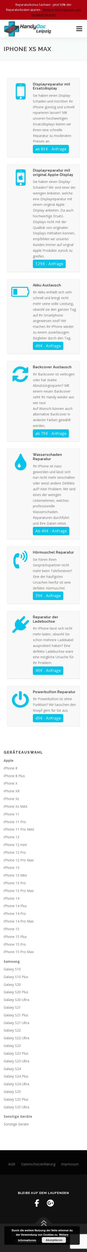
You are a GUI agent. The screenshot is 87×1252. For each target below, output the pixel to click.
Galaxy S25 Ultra (16, 1107)
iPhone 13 (11, 867)
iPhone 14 (11, 898)
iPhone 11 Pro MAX (19, 829)
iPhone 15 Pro (15, 944)
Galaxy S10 (12, 969)
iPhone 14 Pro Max (19, 921)
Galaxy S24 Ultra (16, 1084)
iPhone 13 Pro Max (19, 890)
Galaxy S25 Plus (16, 1099)
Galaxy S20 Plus (16, 992)
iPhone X (10, 783)
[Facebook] (36, 1203)
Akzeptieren (54, 1240)
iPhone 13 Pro (15, 883)
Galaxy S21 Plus (16, 1015)
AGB (11, 1164)
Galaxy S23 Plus (16, 1053)
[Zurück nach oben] (43, 1223)
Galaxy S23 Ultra (16, 1061)
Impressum (70, 1164)
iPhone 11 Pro (15, 822)
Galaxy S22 (12, 1030)
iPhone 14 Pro (15, 913)
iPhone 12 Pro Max (19, 860)
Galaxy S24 (12, 1068)
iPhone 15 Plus (15, 936)
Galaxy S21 (12, 1007)
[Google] (50, 1203)
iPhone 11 (11, 814)
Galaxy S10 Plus (16, 976)
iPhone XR (12, 791)
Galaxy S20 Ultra (16, 999)
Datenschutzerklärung (38, 1164)
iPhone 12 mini (15, 844)
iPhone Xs (11, 798)
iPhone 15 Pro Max (19, 951)
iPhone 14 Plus (15, 906)
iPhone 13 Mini (15, 875)
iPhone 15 (11, 929)
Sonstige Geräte (16, 1124)
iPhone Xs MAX (15, 806)
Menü (79, 29)
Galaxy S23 (12, 1045)
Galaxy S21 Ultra (16, 1022)
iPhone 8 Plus (14, 776)
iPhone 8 (10, 768)
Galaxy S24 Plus (16, 1076)
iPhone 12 (11, 837)
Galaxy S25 (12, 1091)
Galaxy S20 (12, 984)
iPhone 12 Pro (15, 852)
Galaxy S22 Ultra (16, 1038)
